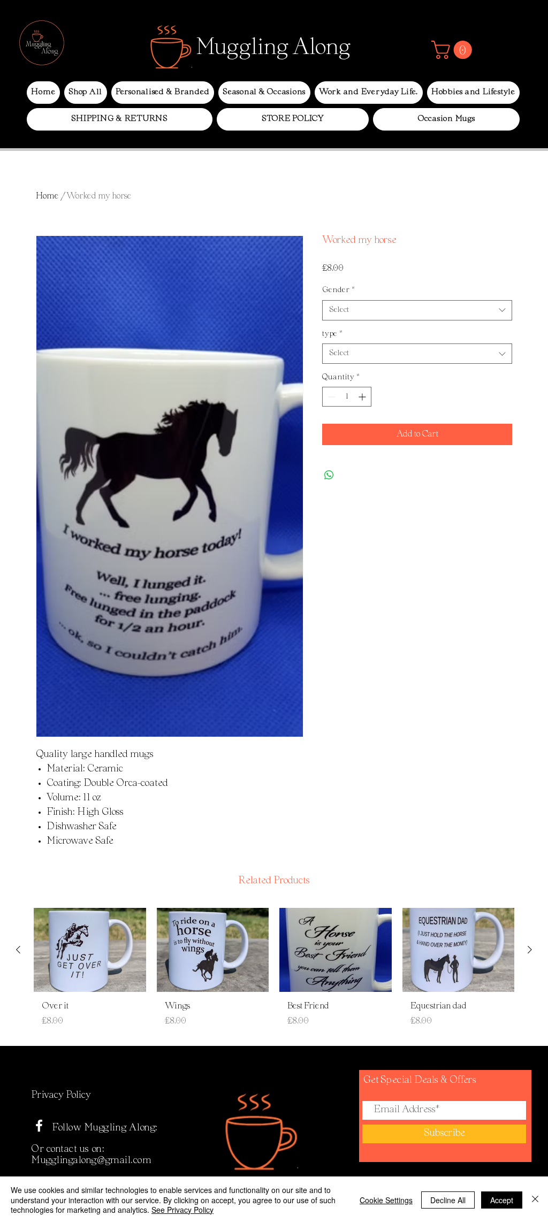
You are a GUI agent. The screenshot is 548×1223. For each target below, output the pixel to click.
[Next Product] (529, 949)
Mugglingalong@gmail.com (91, 1161)
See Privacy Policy (182, 1209)
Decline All (448, 1200)
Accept (501, 1200)
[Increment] (363, 396)
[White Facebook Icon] (39, 1126)
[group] (274, 971)
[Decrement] (330, 396)
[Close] (535, 1199)
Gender (338, 290)
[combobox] (417, 310)
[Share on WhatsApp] (329, 475)
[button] (453, 50)
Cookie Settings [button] (386, 1200)
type (332, 334)
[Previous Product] (18, 949)
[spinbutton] (346, 396)
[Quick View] (90, 950)
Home (47, 196)
